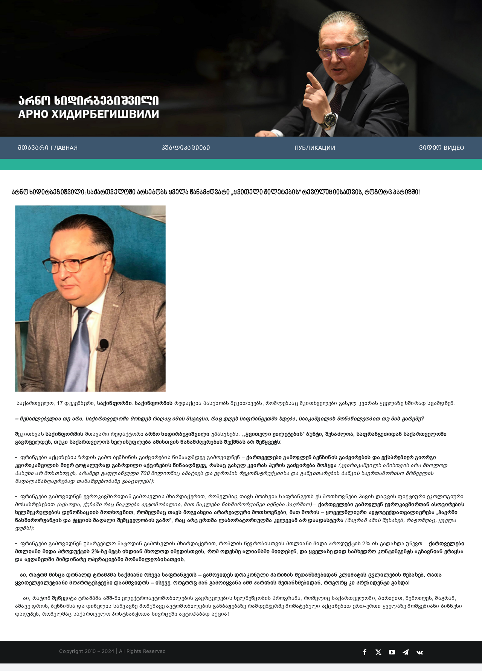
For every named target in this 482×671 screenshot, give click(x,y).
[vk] (419, 652)
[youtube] (392, 652)
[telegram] (406, 652)
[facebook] (365, 652)
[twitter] (378, 652)
